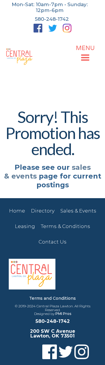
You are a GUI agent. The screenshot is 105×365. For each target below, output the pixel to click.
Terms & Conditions (65, 226)
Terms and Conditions (52, 298)
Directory (43, 211)
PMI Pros (63, 313)
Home (17, 211)
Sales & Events (78, 211)
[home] (19, 57)
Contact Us (52, 242)
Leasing (25, 226)
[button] (85, 54)
